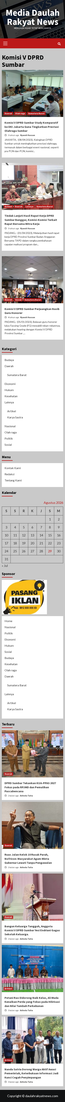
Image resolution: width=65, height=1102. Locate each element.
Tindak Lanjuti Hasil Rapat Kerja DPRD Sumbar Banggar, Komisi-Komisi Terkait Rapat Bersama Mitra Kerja (31, 220)
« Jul (5, 566)
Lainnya (29, 206)
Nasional (10, 426)
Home (8, 621)
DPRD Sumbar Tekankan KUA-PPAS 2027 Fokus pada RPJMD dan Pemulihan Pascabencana (30, 787)
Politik (9, 438)
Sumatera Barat (36, 113)
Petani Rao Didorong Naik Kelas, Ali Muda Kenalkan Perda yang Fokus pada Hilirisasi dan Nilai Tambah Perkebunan (32, 1002)
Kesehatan (11, 396)
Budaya (9, 360)
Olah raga (20, 113)
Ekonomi (10, 383)
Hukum (9, 390)
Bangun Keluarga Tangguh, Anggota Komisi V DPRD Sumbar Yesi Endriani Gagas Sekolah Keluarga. (32, 930)
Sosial (18, 299)
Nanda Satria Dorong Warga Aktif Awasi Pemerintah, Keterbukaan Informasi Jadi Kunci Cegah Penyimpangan (31, 1073)
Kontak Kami (13, 468)
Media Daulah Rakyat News (33, 17)
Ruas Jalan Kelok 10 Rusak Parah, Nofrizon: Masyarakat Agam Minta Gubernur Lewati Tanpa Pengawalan (28, 858)
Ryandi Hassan (27, 135)
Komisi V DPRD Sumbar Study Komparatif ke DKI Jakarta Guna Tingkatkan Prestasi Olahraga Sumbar (32, 127)
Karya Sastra (15, 417)
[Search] (59, 43)
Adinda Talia (26, 795)
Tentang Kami (13, 480)
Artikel (8, 206)
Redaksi (9, 474)
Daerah (8, 113)
